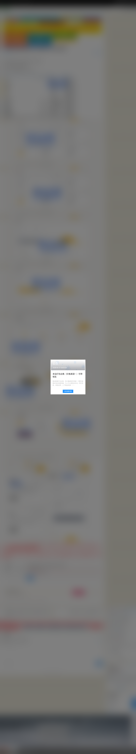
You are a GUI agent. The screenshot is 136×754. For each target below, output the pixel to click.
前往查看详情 (68, 391)
